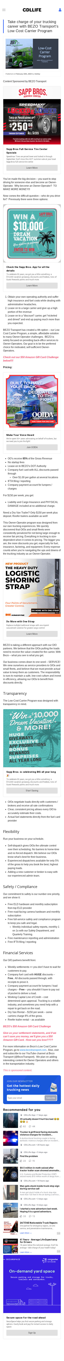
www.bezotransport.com (33, 1050)
